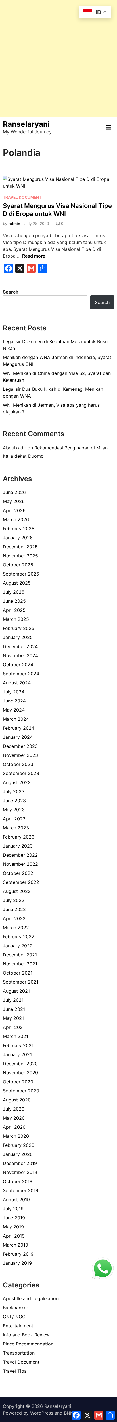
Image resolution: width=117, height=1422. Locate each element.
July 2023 (13, 791)
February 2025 (18, 628)
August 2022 (17, 891)
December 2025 (20, 546)
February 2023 (18, 837)
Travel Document (22, 197)
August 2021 (16, 991)
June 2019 (14, 1218)
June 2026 (14, 492)
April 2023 (14, 819)
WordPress (41, 1413)
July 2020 (13, 1109)
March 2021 (15, 1036)
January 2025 (18, 637)
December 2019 (20, 1163)
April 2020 (14, 1127)
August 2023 (17, 782)
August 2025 (17, 583)
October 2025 (18, 565)
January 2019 (17, 1263)
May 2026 (14, 501)
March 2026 (16, 519)
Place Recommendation (28, 1344)
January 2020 (18, 1154)
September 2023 (21, 773)
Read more (33, 256)
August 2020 (17, 1100)
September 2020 (21, 1091)
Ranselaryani (26, 124)
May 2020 (14, 1118)
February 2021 (18, 1045)
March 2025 (16, 619)
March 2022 (16, 927)
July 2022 (13, 900)
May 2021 (13, 1018)
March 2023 (16, 828)
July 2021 (13, 1000)
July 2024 (13, 692)
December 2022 (20, 855)
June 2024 (14, 701)
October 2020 (18, 1081)
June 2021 (14, 1009)
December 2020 (20, 1063)
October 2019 (17, 1181)
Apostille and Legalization (30, 1298)
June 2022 (14, 909)
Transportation (19, 1353)
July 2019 (13, 1208)
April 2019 (14, 1236)
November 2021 (20, 964)
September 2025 (21, 574)
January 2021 (17, 1054)
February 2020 (18, 1145)
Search (10, 292)
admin (14, 223)
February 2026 (18, 528)
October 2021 (17, 973)
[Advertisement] (58, 58)
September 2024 (21, 673)
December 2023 (20, 746)
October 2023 (18, 764)
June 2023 (14, 800)
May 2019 (13, 1227)
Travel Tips (14, 1371)
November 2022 (20, 864)
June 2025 (14, 601)
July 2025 (13, 592)
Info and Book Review (26, 1335)
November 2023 (20, 755)
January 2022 (18, 945)
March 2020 (16, 1136)
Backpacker (15, 1307)
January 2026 (18, 537)
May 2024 (14, 710)
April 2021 (14, 1027)
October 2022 (18, 873)
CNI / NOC (14, 1316)
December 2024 (20, 646)
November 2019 (20, 1172)
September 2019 (20, 1190)
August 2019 (16, 1199)
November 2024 (20, 655)
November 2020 (20, 1072)
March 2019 (15, 1245)
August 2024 (17, 682)
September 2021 (20, 982)
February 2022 (18, 936)
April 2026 (14, 510)
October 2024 (18, 664)
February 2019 (18, 1254)
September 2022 (21, 882)
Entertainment (18, 1325)
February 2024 (18, 728)
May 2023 (14, 809)
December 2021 (20, 955)
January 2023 (18, 846)
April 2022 (14, 918)
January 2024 (18, 737)
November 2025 (20, 556)
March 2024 (16, 719)
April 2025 (14, 610)
